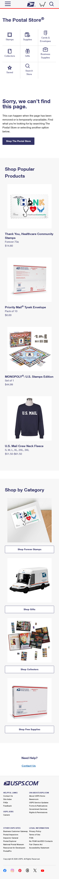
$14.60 (9, 245)
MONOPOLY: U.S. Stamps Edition (29, 376)
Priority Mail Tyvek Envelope (25, 307)
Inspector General (10, 838)
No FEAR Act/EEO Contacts (41, 841)
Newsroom (34, 799)
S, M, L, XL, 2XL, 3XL (17, 449)
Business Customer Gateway (15, 831)
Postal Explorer (9, 841)
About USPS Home (37, 796)
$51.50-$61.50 (13, 453)
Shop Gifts (29, 609)
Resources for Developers (14, 848)
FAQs (5, 802)
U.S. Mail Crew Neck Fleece (24, 446)
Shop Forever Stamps (29, 549)
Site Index (7, 799)
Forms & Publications (38, 806)
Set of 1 (9, 380)
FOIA (31, 838)
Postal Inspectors (10, 834)
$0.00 (8, 315)
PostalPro (7, 851)
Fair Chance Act (35, 844)
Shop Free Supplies (29, 729)
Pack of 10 (11, 311)
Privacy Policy (35, 831)
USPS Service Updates (38, 802)
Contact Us (29, 765)
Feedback (7, 806)
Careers (6, 815)
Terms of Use (34, 834)
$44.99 (9, 384)
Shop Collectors (30, 669)
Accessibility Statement (39, 848)
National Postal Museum (13, 844)
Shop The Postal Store (18, 141)
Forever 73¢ (12, 241)
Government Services (38, 809)
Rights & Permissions (38, 812)
